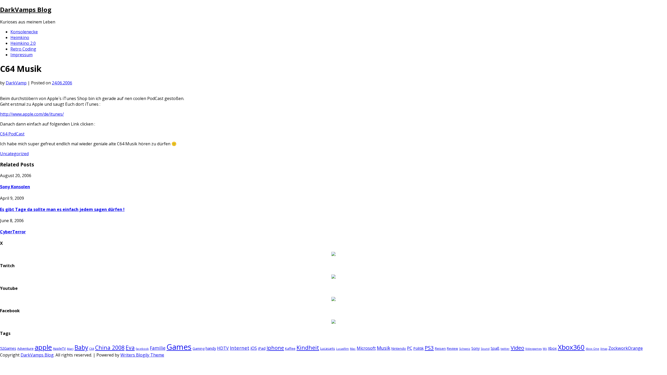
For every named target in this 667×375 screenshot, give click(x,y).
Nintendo (398, 348)
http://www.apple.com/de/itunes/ (32, 114)
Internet (239, 348)
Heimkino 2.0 (23, 43)
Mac (353, 349)
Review (452, 348)
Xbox (552, 348)
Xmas (603, 349)
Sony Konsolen (15, 187)
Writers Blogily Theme (142, 355)
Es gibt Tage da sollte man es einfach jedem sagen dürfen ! (62, 209)
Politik (418, 348)
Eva (130, 347)
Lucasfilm (342, 349)
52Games (8, 348)
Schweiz (464, 349)
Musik (383, 348)
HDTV (223, 348)
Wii (545, 349)
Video (517, 347)
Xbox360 (571, 347)
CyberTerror (13, 232)
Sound (485, 349)
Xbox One (592, 349)
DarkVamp (16, 83)
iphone (275, 347)
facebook (142, 349)
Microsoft (366, 348)
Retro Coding (23, 49)
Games (179, 347)
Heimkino (19, 37)
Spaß (495, 348)
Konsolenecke (24, 32)
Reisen (440, 348)
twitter (505, 349)
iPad (261, 348)
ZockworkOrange (625, 348)
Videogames (533, 349)
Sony (475, 348)
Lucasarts (327, 348)
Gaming (199, 348)
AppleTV (59, 348)
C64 (91, 349)
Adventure (25, 348)
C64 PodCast (12, 134)
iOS (253, 348)
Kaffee (290, 348)
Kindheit (308, 347)
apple (43, 347)
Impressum (21, 55)
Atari (70, 349)
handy (211, 348)
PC (409, 348)
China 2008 (110, 347)
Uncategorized (14, 154)
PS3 (429, 347)
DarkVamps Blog (25, 9)
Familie (157, 348)
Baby (81, 347)
